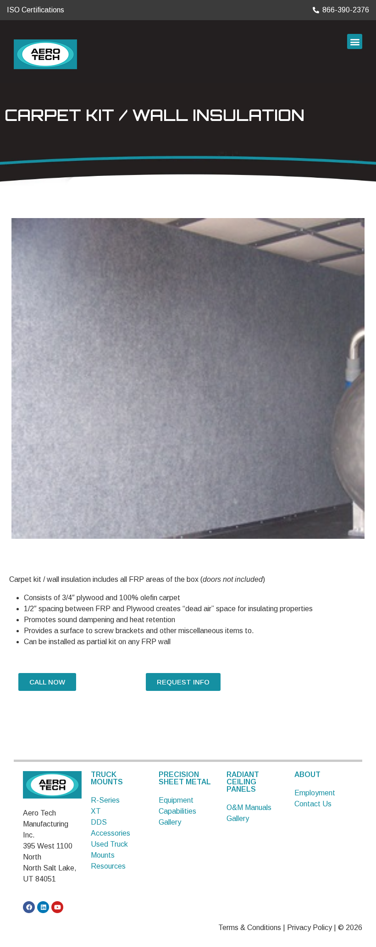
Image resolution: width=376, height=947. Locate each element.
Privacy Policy (309, 927)
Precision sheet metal (185, 778)
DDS (99, 822)
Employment (314, 793)
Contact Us (313, 804)
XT (96, 811)
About (307, 774)
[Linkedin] (43, 907)
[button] (354, 41)
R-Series (105, 800)
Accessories (110, 833)
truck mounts (107, 778)
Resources (108, 866)
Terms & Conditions (249, 927)
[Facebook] (29, 907)
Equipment (176, 800)
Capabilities (177, 811)
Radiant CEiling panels (243, 782)
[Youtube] (57, 907)
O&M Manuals (249, 807)
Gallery (170, 822)
